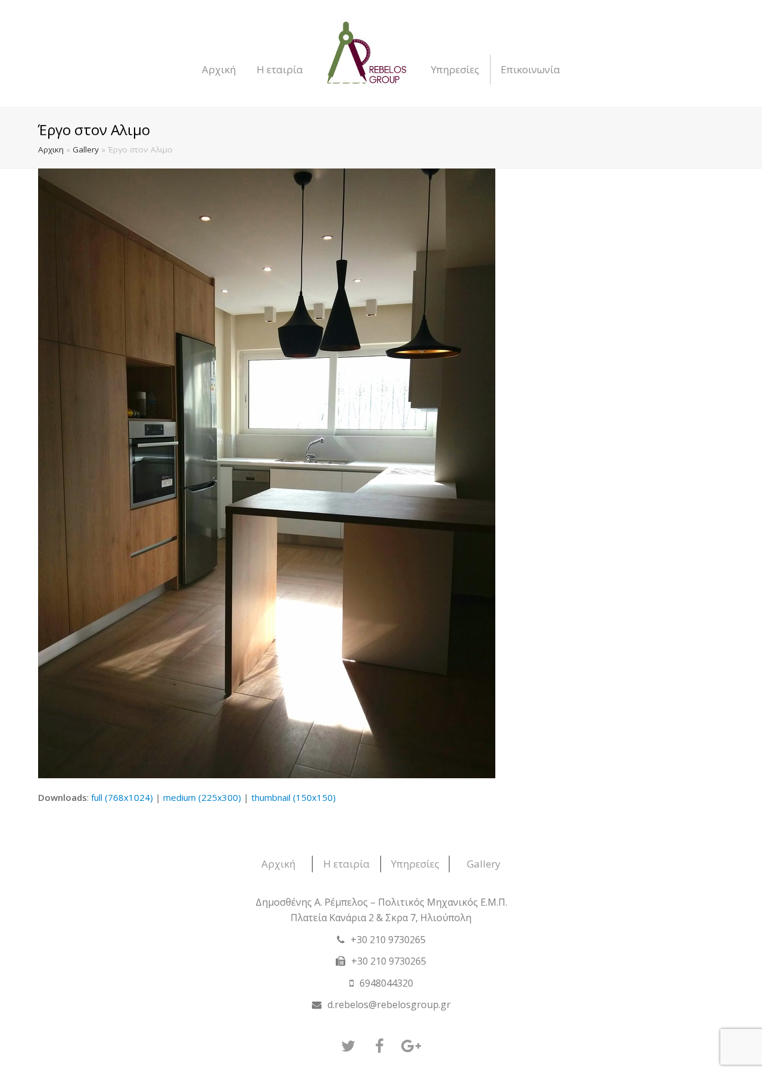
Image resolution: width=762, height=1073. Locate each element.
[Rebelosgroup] (367, 53)
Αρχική (278, 864)
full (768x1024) (122, 797)
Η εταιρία (346, 864)
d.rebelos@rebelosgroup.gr (389, 1004)
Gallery (86, 149)
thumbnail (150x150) (293, 797)
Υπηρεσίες (415, 864)
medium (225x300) (202, 797)
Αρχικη (51, 149)
